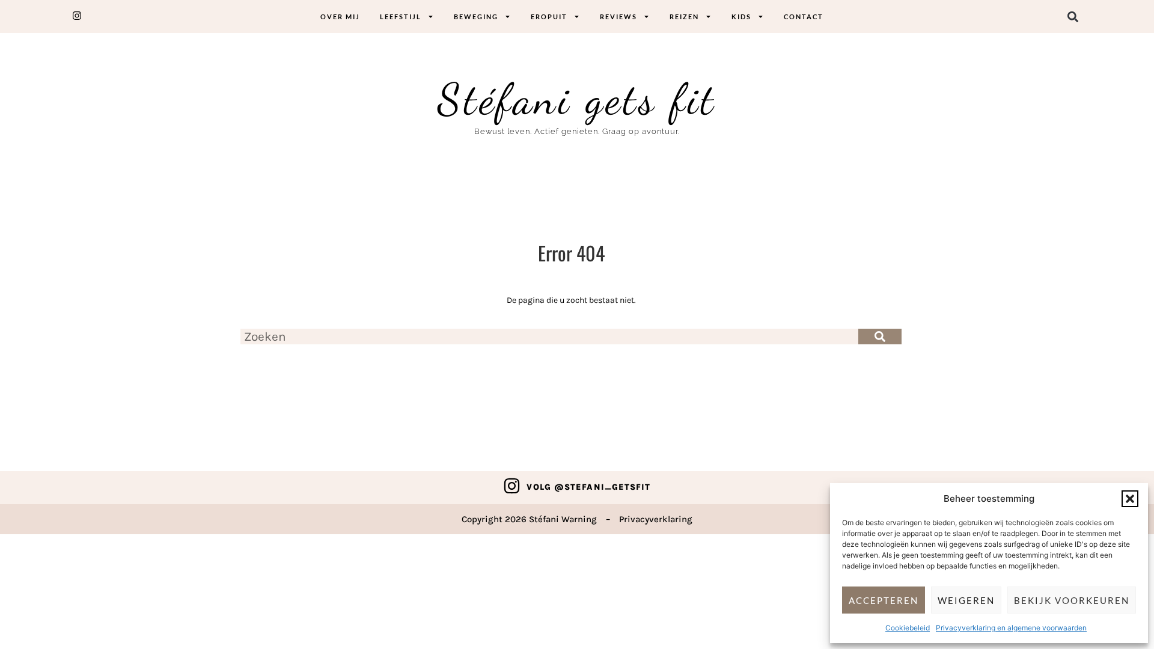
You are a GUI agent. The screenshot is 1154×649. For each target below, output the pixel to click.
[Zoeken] (880, 336)
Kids (741, 16)
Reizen (684, 16)
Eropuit (549, 16)
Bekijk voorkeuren (1071, 600)
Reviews (618, 16)
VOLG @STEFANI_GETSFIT (588, 487)
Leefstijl (400, 16)
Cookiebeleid (907, 627)
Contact (803, 16)
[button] (1130, 499)
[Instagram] (512, 486)
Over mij (340, 16)
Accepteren (883, 600)
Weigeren (966, 600)
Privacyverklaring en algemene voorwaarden (1011, 627)
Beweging (476, 16)
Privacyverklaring (655, 519)
